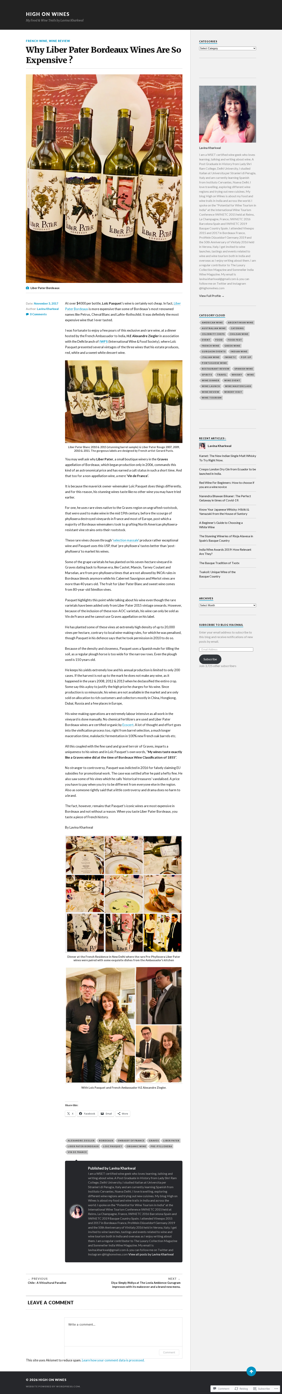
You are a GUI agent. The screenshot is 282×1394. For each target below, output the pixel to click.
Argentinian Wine (240, 322)
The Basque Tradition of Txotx (219, 563)
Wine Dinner (210, 380)
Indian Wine (239, 351)
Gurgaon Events (214, 351)
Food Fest (235, 339)
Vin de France (77, 1152)
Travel (222, 374)
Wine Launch (211, 386)
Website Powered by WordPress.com (53, 1386)
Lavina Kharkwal (48, 309)
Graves (154, 1140)
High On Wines (48, 14)
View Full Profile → (211, 295)
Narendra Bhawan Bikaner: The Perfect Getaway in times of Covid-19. (225, 498)
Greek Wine (232, 345)
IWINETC (230, 357)
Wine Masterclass (238, 386)
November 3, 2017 (46, 303)
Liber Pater (171, 1140)
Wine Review (59, 41)
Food (219, 339)
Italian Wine (211, 357)
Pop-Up (246, 357)
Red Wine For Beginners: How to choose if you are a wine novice (226, 485)
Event (206, 339)
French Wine (36, 41)
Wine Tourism (212, 397)
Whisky (237, 374)
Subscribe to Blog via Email (221, 624)
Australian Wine (214, 328)
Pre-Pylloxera (161, 1146)
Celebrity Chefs (213, 334)
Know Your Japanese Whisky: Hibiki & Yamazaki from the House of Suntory (224, 511)
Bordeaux (106, 1140)
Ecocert (128, 725)
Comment (169, 1352)
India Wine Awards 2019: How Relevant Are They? (225, 551)
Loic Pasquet (112, 1146)
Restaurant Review (215, 368)
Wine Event (232, 380)
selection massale (125, 540)
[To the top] (251, 1371)
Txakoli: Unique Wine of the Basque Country (217, 574)
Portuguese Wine (214, 363)
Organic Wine (136, 1146)
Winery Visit (233, 392)
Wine (250, 374)
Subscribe (210, 659)
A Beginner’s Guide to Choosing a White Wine (221, 525)
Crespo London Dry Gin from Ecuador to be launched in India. (227, 471)
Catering (237, 328)
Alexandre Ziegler (81, 1140)
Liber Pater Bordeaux (83, 1146)
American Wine (212, 322)
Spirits (207, 374)
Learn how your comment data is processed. (113, 1360)
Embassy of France (131, 1140)
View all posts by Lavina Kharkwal (151, 1254)
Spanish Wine (243, 368)
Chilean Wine (239, 334)
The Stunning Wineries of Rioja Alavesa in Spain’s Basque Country (226, 538)
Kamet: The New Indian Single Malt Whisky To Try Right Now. (227, 458)
